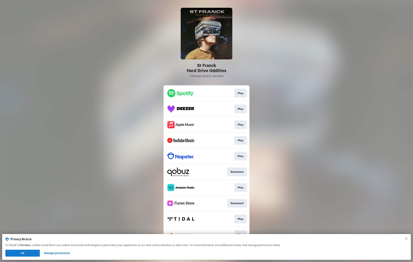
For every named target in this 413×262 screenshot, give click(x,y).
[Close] (406, 238)
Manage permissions (57, 253)
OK (22, 253)
